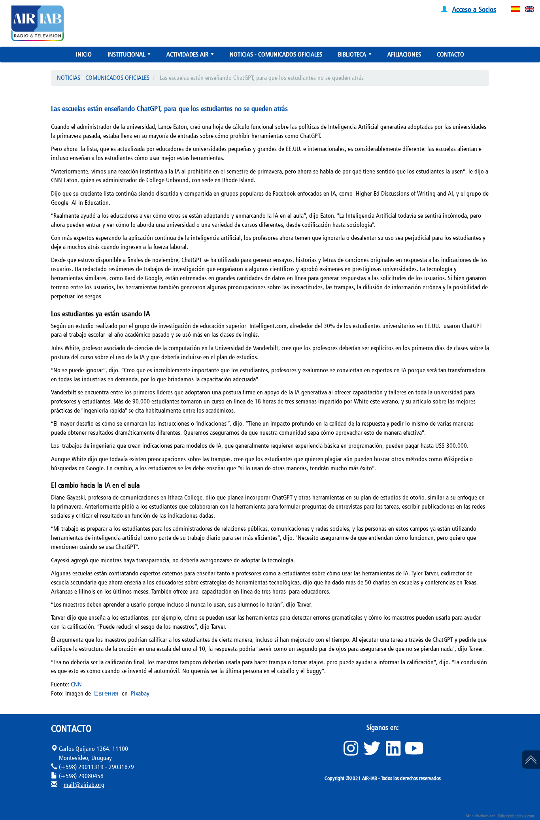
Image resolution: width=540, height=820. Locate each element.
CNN (76, 684)
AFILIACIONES (404, 54)
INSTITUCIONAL (130, 56)
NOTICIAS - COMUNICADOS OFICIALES (276, 54)
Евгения (106, 693)
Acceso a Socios (474, 9)
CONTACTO (450, 54)
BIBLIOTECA (355, 56)
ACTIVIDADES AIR (190, 56)
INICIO (84, 54)
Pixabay (140, 693)
